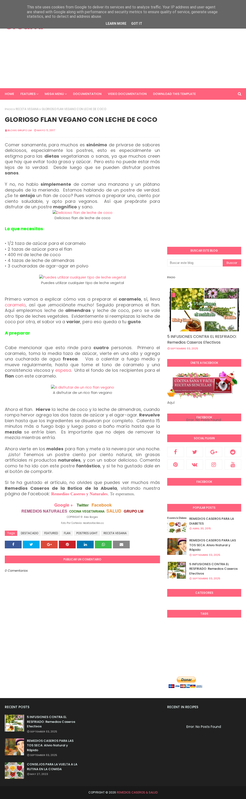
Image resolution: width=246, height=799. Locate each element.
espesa (63, 370)
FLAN (67, 533)
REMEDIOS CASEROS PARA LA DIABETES (211, 521)
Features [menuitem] (28, 94)
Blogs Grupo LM (20, 130)
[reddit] (233, 452)
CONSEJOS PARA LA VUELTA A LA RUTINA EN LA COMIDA (52, 766)
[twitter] (194, 452)
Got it (136, 23)
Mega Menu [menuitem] (54, 94)
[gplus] (213, 452)
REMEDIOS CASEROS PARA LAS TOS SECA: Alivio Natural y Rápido (212, 545)
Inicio (9, 109)
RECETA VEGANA (27, 109)
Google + (63, 505)
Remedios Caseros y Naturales (79, 493)
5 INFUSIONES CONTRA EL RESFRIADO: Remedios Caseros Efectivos (202, 339)
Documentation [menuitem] (87, 94)
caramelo (15, 305)
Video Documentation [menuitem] (127, 94)
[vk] (194, 464)
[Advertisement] (161, 48)
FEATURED (51, 533)
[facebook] (175, 452)
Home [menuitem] (9, 94)
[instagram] (213, 464)
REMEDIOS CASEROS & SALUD (137, 792)
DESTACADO (29, 533)
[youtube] (233, 464)
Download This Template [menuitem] (174, 94)
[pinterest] (175, 464)
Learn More (116, 23)
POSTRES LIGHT (87, 533)
